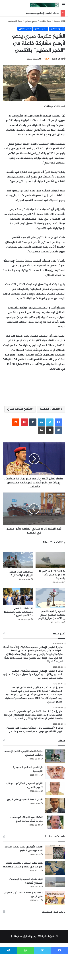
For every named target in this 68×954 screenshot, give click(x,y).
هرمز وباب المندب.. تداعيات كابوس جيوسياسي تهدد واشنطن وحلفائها (23, 865)
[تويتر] (49, 422)
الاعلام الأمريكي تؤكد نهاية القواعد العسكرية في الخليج (24, 849)
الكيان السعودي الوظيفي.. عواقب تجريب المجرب (24, 785)
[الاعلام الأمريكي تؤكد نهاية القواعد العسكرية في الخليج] (55, 852)
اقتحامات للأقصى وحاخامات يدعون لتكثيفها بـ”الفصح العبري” (18, 612)
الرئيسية (58, 21)
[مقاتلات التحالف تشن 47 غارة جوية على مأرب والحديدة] (50, 560)
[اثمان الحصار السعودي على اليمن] (55, 805)
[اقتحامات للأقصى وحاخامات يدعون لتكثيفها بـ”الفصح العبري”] (18, 596)
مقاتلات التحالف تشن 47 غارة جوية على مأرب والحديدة (52, 574)
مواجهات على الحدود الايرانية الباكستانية (21, 573)
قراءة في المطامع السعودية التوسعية (28, 769)
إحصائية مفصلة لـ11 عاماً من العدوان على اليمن (23, 895)
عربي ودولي (31, 21)
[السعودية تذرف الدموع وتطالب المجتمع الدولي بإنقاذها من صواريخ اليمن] (50, 598)
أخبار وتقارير (45, 21)
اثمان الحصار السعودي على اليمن (25, 800)
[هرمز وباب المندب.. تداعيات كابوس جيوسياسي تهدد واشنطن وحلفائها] (55, 868)
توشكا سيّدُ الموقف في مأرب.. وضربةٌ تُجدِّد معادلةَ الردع (26, 819)
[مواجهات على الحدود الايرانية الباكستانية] (18, 560)
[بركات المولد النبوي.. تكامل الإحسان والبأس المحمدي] (55, 756)
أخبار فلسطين (15, 21)
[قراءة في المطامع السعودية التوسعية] (55, 772)
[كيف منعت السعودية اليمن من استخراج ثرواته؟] (55, 882)
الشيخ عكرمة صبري (19, 408)
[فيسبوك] (58, 422)
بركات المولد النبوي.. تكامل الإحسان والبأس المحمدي (23, 753)
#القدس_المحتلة (50, 408)
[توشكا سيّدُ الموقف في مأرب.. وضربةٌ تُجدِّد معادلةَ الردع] (55, 822)
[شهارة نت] (44, 5)
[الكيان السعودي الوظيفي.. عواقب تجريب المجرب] (55, 788)
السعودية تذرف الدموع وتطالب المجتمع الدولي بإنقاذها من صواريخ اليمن (51, 614)
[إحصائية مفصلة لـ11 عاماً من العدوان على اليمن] (55, 898)
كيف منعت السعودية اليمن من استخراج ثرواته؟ (26, 881)
